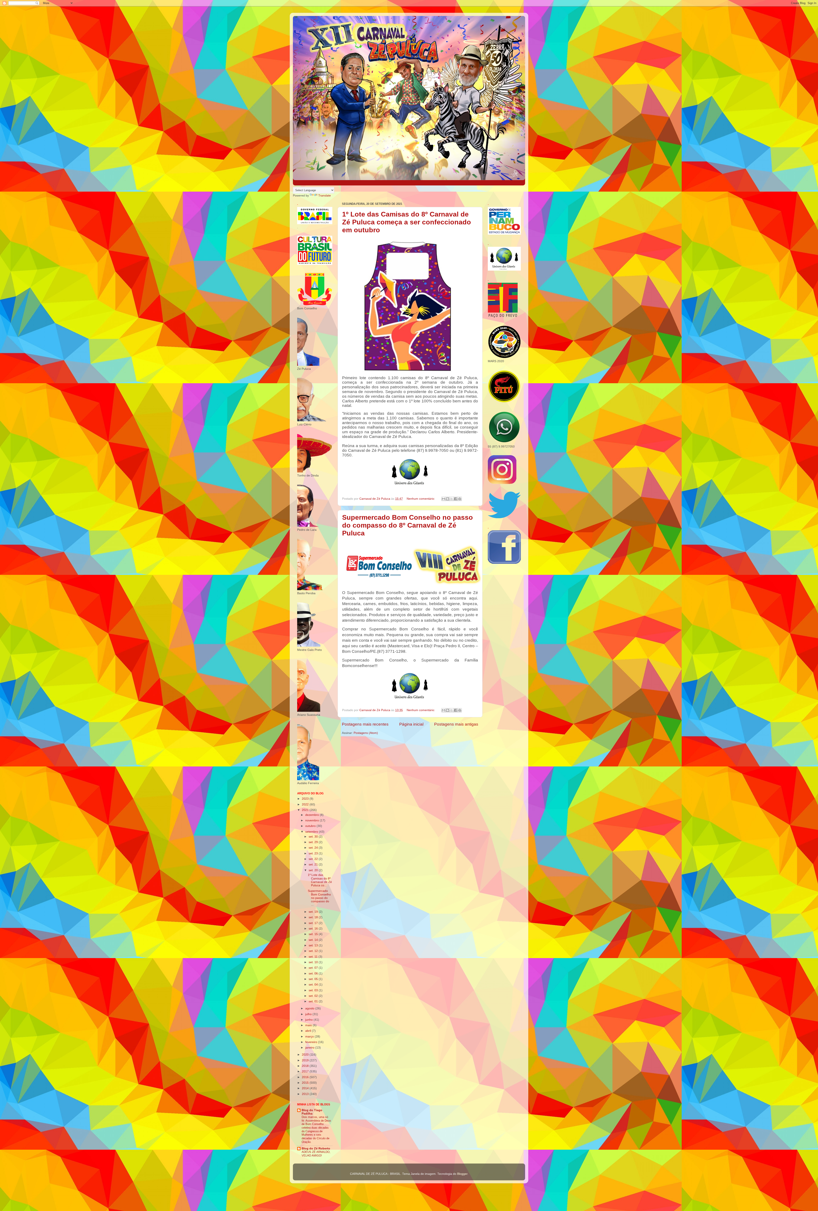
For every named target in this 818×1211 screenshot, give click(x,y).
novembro (312, 820)
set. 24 (314, 847)
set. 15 (314, 934)
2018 (306, 1066)
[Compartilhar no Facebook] (456, 499)
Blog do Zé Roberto (316, 1148)
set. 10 (314, 962)
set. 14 (314, 939)
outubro (311, 826)
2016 (306, 1077)
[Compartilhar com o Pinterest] (460, 499)
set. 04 (314, 984)
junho (309, 1019)
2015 (306, 1082)
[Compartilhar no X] (451, 499)
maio (309, 1025)
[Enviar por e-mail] (443, 499)
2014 (306, 1088)
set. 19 (314, 911)
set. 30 (314, 836)
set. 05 (314, 979)
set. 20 (314, 870)
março (310, 1036)
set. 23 (314, 853)
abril (308, 1030)
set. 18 (314, 917)
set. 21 (314, 864)
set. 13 (314, 945)
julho (309, 1014)
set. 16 (314, 928)
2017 (306, 1071)
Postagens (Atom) (366, 733)
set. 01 (314, 1001)
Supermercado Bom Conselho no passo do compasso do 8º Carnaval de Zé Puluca (407, 525)
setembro (312, 831)
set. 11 (313, 956)
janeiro (310, 1047)
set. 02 (314, 995)
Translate (324, 195)
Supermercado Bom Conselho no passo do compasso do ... (319, 897)
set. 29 (314, 842)
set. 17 (314, 923)
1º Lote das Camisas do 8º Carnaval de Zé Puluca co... (320, 880)
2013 (306, 1094)
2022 (306, 804)
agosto (310, 1008)
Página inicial (411, 724)
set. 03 (314, 990)
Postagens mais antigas (456, 724)
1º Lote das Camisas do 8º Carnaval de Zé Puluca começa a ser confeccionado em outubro (406, 222)
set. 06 (314, 973)
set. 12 (314, 951)
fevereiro (311, 1042)
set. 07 (314, 967)
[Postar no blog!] (447, 499)
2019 (306, 1060)
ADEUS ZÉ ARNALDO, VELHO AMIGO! (316, 1153)
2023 (306, 798)
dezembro (312, 814)
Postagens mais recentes (365, 724)
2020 (306, 1054)
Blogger (462, 1173)
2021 (306, 810)
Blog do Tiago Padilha (312, 1112)
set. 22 (314, 859)
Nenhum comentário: (421, 498)
